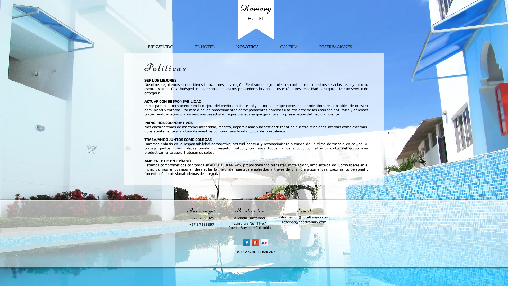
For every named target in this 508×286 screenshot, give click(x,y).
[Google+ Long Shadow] (255, 242)
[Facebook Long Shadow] (246, 242)
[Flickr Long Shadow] (264, 242)
